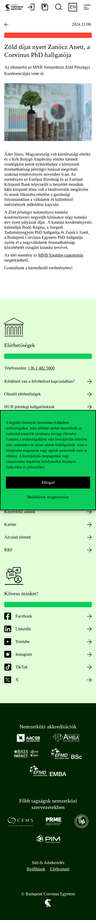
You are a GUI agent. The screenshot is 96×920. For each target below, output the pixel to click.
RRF (8, 550)
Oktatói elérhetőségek (22, 394)
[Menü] (87, 7)
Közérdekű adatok (19, 511)
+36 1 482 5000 (41, 368)
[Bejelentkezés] (31, 7)
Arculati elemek (17, 537)
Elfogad (48, 482)
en (73, 7)
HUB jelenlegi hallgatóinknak (29, 406)
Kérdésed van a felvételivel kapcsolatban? (39, 381)
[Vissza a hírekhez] (6, 24)
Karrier (10, 524)
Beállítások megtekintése (48, 497)
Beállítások (36, 869)
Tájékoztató (59, 869)
